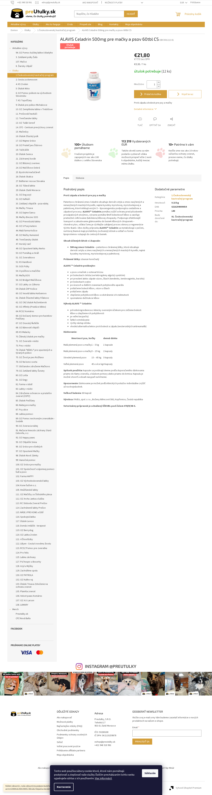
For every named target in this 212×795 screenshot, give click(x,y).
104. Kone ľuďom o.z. (26, 485)
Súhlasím (150, 773)
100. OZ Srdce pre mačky (28, 464)
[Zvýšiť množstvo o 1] (158, 82)
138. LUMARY (22, 605)
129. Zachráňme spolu (27, 570)
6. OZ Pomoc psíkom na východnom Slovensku (33, 94)
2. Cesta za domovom (26, 79)
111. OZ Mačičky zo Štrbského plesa (34, 494)
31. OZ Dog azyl (23, 194)
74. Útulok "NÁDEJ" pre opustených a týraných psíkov (34, 351)
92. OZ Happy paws (25, 437)
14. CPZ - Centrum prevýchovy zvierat (34, 127)
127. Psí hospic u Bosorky (28, 562)
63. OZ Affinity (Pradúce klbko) (31, 307)
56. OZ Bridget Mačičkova (28, 280)
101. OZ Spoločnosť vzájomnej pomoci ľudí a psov (35, 471)
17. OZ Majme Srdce (26, 141)
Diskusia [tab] (80, 178)
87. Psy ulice (22, 409)
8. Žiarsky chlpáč (24, 66)
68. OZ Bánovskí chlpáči (27, 327)
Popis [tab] (66, 178)
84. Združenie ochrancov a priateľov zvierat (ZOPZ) (34, 395)
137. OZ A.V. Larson (25, 600)
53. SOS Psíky (22, 266)
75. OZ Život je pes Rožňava (30, 357)
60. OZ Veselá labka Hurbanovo (31, 293)
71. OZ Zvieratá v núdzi (27, 341)
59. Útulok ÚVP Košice (26, 289)
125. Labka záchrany (26, 557)
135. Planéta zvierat (25, 591)
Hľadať (131, 13)
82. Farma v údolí (24, 384)
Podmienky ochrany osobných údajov (72, 736)
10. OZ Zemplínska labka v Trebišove (34, 109)
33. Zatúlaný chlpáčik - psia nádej (32, 203)
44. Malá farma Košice (26, 230)
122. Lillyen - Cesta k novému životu (33, 543)
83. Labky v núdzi (24, 389)
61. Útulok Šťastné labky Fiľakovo (32, 298)
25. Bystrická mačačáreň (28, 172)
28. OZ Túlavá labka (25, 185)
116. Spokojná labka (26, 517)
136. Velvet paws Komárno (29, 596)
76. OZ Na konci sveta (26, 362)
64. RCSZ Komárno (25, 311)
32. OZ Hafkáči (23, 199)
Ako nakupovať (90, 2)
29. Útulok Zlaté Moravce (28, 190)
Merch (15, 609)
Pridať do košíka (152, 94)
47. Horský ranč (23, 244)
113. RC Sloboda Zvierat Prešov (31, 503)
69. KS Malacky (23, 332)
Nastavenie (64, 787)
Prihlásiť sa (142, 741)
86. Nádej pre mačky (26, 405)
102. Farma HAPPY (25, 476)
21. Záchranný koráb (26, 158)
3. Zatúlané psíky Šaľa (26, 57)
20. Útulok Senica (24, 154)
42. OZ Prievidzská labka (28, 221)
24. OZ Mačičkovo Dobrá (28, 168)
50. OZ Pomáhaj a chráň (27, 253)
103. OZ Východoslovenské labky (32, 481)
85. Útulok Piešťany (25, 400)
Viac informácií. (103, 778)
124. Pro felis (22, 552)
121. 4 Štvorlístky (24, 539)
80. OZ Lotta (22, 375)
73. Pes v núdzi (23, 345)
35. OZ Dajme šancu (25, 212)
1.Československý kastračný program (35, 75)
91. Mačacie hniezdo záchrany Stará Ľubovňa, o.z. (33, 432)
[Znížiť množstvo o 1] (158, 86)
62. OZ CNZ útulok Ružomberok (31, 302)
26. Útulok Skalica (24, 176)
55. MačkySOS (23, 275)
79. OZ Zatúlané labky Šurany (30, 371)
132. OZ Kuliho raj (24, 579)
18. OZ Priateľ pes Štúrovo (29, 145)
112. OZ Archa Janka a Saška (30, 499)
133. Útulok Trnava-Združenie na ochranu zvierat (32, 585)
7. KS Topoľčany (24, 100)
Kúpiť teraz (187, 94)
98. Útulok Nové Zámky (27, 455)
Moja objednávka (65, 755)
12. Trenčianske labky (26, 118)
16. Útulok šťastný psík (27, 136)
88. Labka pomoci (24, 414)
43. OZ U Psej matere (26, 226)
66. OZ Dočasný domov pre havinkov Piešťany (34, 317)
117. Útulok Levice (25, 521)
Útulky (15, 70)
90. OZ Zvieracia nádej (27, 426)
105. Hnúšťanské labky (27, 490)
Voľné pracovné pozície (68, 746)
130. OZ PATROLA (24, 575)
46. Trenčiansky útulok (27, 239)
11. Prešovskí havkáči (26, 114)
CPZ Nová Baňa (23, 618)
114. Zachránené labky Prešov (31, 508)
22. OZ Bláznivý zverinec (28, 163)
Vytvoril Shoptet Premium (188, 788)
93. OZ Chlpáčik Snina (26, 442)
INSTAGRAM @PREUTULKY (110, 666)
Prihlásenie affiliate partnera (71, 750)
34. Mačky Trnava (24, 208)
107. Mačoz (21, 61)
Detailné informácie (144, 109)
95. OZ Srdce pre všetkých (29, 446)
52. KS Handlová (24, 262)
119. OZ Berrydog (24, 530)
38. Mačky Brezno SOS (27, 217)
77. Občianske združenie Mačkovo (33, 366)
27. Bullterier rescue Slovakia (30, 181)
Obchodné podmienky (68, 730)
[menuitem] (18, 24)
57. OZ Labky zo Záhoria (28, 284)
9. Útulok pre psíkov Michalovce (31, 105)
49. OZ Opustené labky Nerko (30, 248)
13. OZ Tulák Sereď (25, 123)
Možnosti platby (114, 2)
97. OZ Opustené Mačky (28, 451)
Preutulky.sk (22, 614)
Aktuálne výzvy (19, 48)
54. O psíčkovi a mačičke (28, 271)
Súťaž (60, 742)
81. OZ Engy (21, 380)
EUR (182, 2)
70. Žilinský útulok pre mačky (30, 336)
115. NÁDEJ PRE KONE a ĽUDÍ (29, 512)
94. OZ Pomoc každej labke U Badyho (34, 52)
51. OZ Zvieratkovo (25, 257)
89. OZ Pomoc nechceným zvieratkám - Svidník (35, 420)
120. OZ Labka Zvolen (26, 535)
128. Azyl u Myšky (24, 566)
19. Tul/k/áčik (22, 150)
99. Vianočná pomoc (26, 460)
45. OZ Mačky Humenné (27, 235)
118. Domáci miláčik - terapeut (31, 525)
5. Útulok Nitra (22, 88)
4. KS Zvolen (22, 84)
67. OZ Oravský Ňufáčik (27, 323)
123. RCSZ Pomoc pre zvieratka (31, 548)
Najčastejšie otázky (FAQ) (69, 726)
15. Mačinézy (22, 132)
